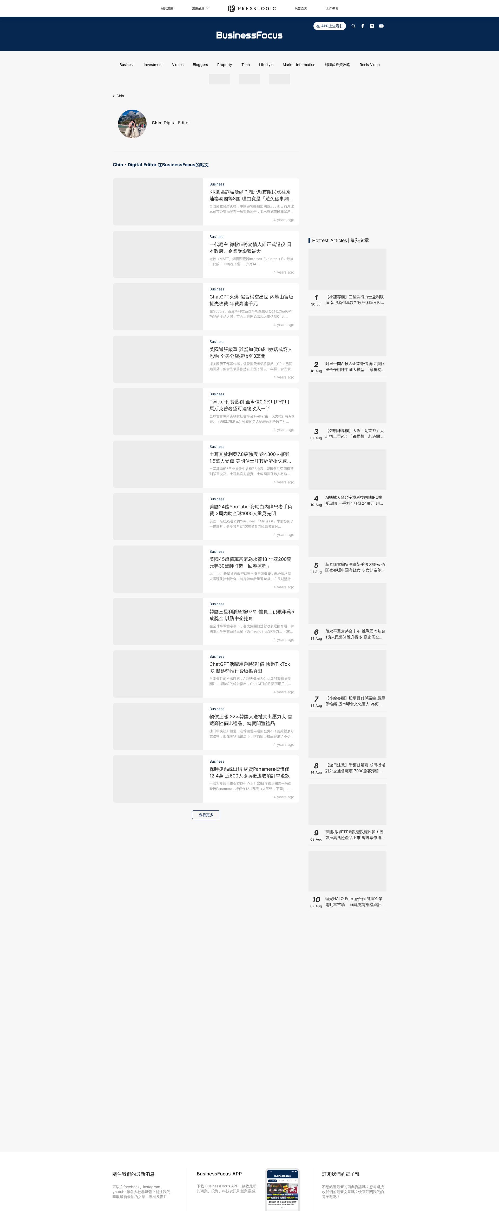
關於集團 (167, 8)
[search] (353, 26)
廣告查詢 (301, 8)
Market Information (299, 64)
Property (224, 64)
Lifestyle (266, 64)
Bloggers (200, 64)
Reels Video (370, 64)
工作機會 (332, 8)
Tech (245, 64)
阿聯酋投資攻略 (337, 64)
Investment (153, 64)
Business (127, 64)
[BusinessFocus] (249, 35)
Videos (177, 64)
